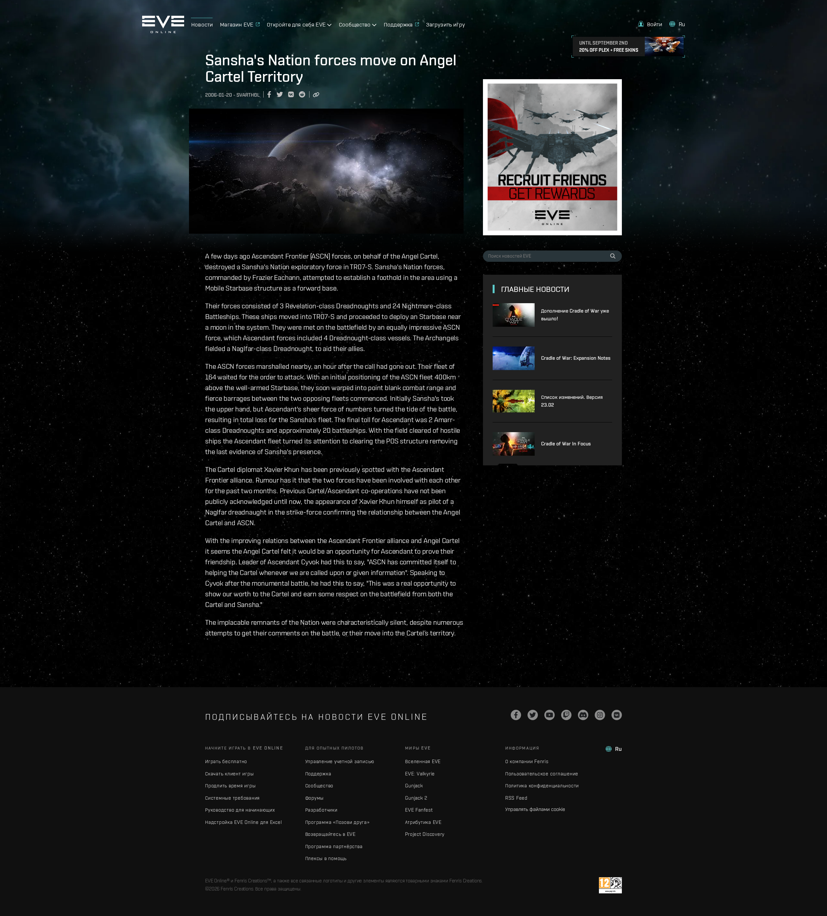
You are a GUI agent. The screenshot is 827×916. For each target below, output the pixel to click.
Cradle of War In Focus (566, 444)
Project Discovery (425, 834)
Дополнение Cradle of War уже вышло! (575, 315)
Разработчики (321, 810)
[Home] (163, 31)
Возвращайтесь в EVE (330, 834)
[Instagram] (600, 715)
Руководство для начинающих (240, 810)
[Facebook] (516, 715)
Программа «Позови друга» (337, 822)
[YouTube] (549, 715)
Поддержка (318, 773)
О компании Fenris (527, 761)
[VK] (617, 715)
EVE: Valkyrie (420, 773)
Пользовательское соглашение (541, 773)
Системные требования (232, 798)
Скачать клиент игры (229, 773)
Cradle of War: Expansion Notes (576, 358)
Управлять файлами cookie (535, 809)
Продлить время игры (230, 785)
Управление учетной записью (340, 761)
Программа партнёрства (334, 846)
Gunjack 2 (416, 798)
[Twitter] (533, 715)
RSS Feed (516, 798)
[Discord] (583, 715)
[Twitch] (566, 715)
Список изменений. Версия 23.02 (572, 401)
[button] (650, 24)
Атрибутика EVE (423, 822)
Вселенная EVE (423, 761)
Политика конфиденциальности (542, 785)
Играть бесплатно (226, 761)
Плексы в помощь (326, 858)
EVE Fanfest (419, 810)
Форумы (314, 798)
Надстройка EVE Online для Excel (243, 822)
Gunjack (414, 785)
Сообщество (319, 785)
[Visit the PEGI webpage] (610, 885)
